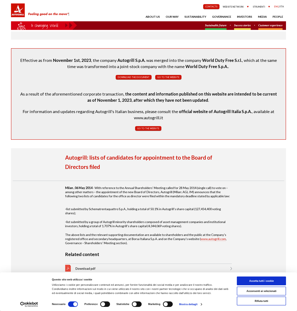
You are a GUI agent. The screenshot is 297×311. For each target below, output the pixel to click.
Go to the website (168, 77)
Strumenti (259, 6)
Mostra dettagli (188, 304)
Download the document (134, 77)
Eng (276, 6)
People (278, 16)
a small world (44, 25)
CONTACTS (211, 6)
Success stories (242, 25)
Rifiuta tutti (261, 300)
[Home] (18, 12)
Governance (221, 16)
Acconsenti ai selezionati (261, 291)
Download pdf (85, 268)
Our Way (172, 16)
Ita (282, 6)
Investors (244, 16)
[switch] (105, 304)
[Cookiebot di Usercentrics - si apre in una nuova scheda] (29, 304)
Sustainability (195, 16)
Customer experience (270, 25)
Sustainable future (216, 25)
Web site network (233, 6)
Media (262, 16)
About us (153, 16)
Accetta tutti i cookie (261, 280)
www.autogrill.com (213, 239)
